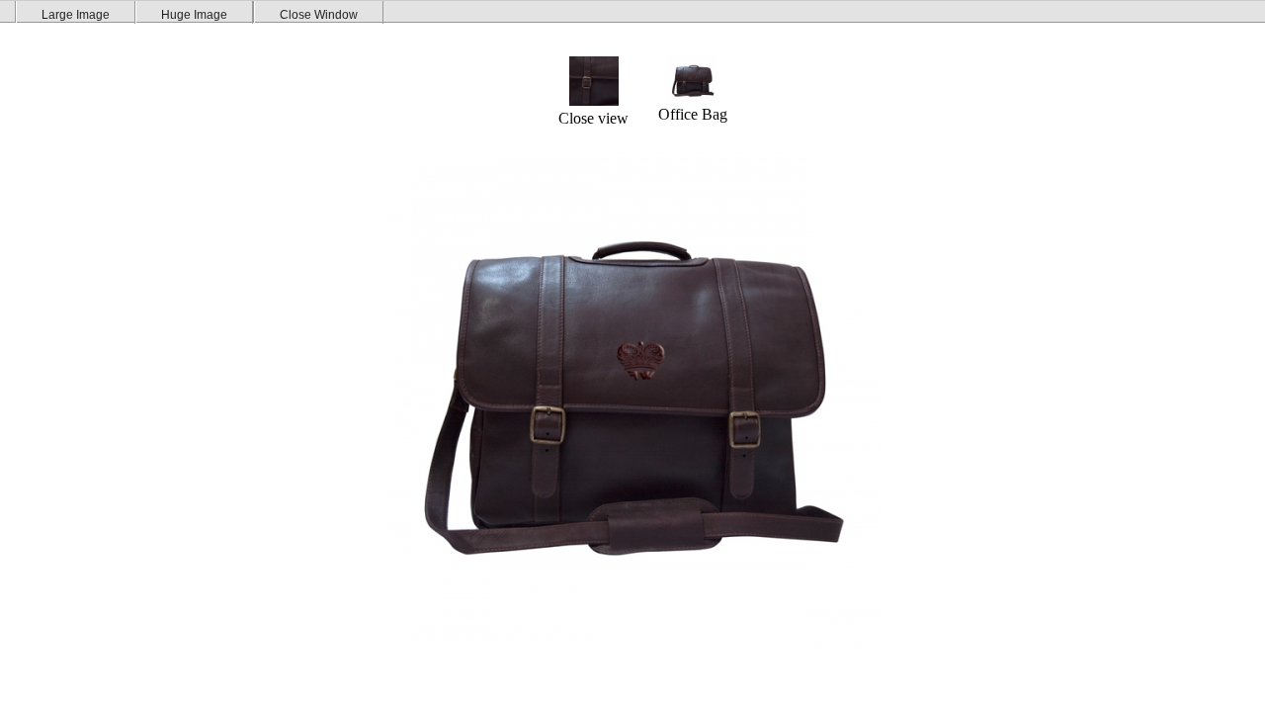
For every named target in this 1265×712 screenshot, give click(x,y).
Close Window (319, 15)
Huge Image (194, 15)
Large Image (76, 15)
